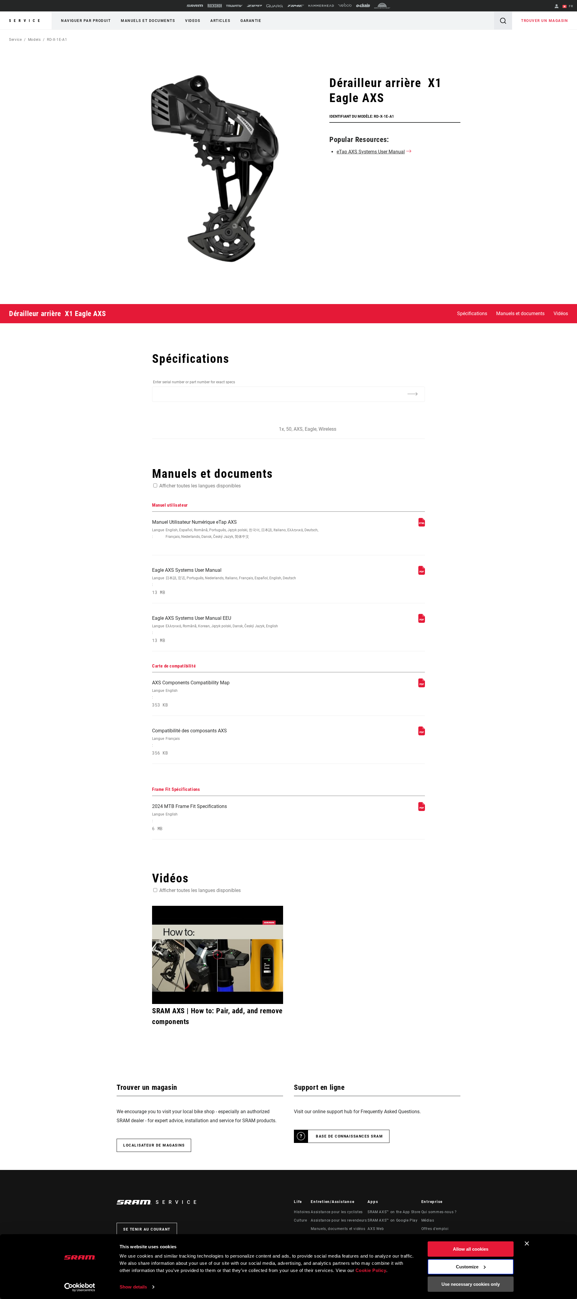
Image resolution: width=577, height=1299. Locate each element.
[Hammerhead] (321, 6)
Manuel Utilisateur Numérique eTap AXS (235, 529)
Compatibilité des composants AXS (189, 742)
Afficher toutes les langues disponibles (200, 486)
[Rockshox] (215, 6)
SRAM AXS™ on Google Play (392, 1220)
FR (570, 6)
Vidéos (561, 313)
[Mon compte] (556, 7)
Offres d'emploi (435, 1229)
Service (26, 21)
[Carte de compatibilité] (421, 686)
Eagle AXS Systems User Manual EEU (215, 629)
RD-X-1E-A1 (57, 40)
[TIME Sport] (295, 6)
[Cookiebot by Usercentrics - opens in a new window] (79, 1287)
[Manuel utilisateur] (421, 525)
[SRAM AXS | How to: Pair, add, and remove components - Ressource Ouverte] (217, 955)
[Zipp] (254, 6)
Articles (220, 21)
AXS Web (376, 1229)
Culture (300, 1220)
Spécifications (472, 313)
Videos (192, 21)
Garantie (250, 21)
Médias (427, 1220)
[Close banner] (527, 1243)
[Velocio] (345, 6)
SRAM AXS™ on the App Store (394, 1212)
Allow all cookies (470, 1249)
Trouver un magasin (544, 21)
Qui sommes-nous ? (439, 1212)
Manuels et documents (148, 21)
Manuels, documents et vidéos (338, 1229)
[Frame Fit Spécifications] (421, 809)
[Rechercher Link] (503, 20)
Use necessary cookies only (470, 1284)
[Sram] (195, 6)
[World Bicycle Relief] (382, 6)
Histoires (302, 1212)
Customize (467, 1266)
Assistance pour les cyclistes (337, 1212)
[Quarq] (274, 6)
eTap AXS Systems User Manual (371, 152)
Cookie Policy (371, 1270)
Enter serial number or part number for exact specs (194, 382)
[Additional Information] (412, 393)
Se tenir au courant (146, 1229)
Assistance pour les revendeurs (339, 1220)
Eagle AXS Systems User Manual (224, 581)
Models (34, 40)
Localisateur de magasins (154, 1145)
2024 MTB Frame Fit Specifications (189, 817)
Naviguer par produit (86, 21)
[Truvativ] (234, 6)
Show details (133, 1286)
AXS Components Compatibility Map (191, 694)
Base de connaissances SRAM (349, 1136)
